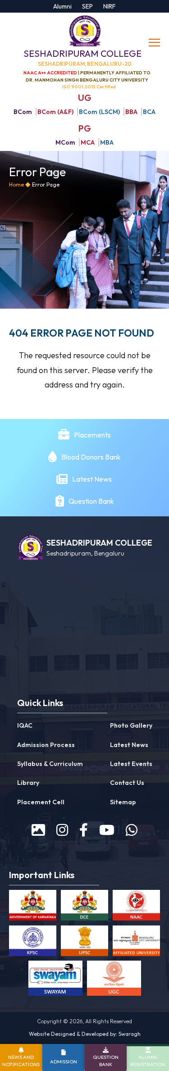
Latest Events (131, 764)
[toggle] (155, 43)
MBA (107, 142)
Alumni (62, 6)
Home (16, 184)
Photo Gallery (131, 725)
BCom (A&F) (55, 112)
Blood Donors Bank (91, 456)
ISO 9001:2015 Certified (89, 87)
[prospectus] (38, 830)
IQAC (24, 725)
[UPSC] (84, 942)
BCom (23, 112)
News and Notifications (21, 1060)
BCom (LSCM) (99, 112)
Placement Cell (40, 802)
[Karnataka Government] (32, 907)
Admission (63, 1061)
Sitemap (123, 802)
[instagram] (62, 830)
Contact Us (127, 783)
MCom (65, 142)
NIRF (109, 6)
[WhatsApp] (131, 830)
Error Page (45, 184)
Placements (92, 434)
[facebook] (83, 830)
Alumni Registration (147, 1060)
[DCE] (84, 907)
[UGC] (114, 980)
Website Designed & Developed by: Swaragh (85, 1033)
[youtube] (106, 830)
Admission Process (46, 745)
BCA (149, 112)
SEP (87, 6)
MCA (88, 142)
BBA (131, 112)
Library (28, 783)
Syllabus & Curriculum (50, 764)
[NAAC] (136, 907)
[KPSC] (32, 942)
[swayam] (55, 980)
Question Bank (91, 501)
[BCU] (136, 942)
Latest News (92, 478)
